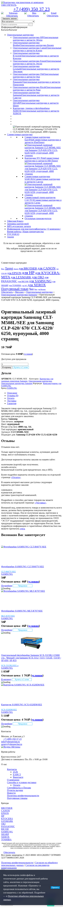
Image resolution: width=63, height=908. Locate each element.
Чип (31, 289)
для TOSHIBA (15, 285)
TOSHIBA (6, 839)
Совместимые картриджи (20, 134)
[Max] (33, 14)
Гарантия (11, 403)
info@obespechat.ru (10, 741)
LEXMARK (7, 821)
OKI (3, 824)
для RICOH (23, 281)
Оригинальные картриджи (20, 35)
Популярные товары (17, 798)
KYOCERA (7, 818)
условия (28, 354)
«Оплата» (16, 477)
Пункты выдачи (15, 790)
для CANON (47, 268)
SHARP (5, 834)
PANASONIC (8, 826)
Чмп (35, 289)
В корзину (6, 367)
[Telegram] (12, 14)
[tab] (34, 393)
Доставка (11, 401)
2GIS (15, 772)
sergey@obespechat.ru (11, 744)
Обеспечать (7, 292)
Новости (11, 793)
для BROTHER (28, 268)
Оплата (10, 398)
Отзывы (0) (12, 395)
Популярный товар (14, 289)
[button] (14, 27)
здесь (22, 528)
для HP (28, 272)
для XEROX (37, 285)
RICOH (5, 829)
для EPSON (14, 273)
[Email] (52, 14)
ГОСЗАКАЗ (13, 234)
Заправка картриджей (18, 223)
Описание (12, 393)
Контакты (12, 769)
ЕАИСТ (17, 774)
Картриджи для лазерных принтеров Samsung (27, 380)
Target (9, 268)
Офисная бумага (15, 221)
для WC (24, 285)
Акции (10, 237)
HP (2, 816)
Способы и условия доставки (21, 782)
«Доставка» (40, 502)
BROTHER (6, 808)
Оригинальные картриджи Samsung (19, 294)
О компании (13, 780)
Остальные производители (38, 218)
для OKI (38, 277)
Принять (55, 887)
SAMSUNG (12, 388)
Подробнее (6, 585)
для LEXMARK (21, 277)
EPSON (5, 813)
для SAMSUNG (40, 281)
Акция (16, 269)
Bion (2, 269)
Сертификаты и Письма (19, 787)
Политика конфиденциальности (23, 795)
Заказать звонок (9, 18)
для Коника (42, 289)
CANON (5, 810)
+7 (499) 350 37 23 (31, 9)
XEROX (5, 837)
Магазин (19, 292)
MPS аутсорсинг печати (19, 226)
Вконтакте (18, 777)
